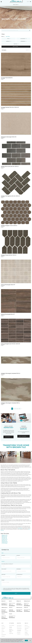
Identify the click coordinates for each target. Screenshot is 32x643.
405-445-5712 (3, 611)
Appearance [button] (23, 41)
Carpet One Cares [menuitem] (26, 629)
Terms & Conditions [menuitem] (26, 633)
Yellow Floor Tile (4, 542)
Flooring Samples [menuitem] (10, 627)
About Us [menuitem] (26, 625)
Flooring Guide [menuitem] (19, 628)
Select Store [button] (15, 4)
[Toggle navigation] (1, 1)
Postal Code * (3, 574)
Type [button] (8, 38)
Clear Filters (8, 36)
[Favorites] (29, 2)
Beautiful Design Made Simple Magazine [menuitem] (11, 630)
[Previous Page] (10, 409)
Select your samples (22, 436)
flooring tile (20, 528)
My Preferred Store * (19, 574)
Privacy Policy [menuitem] (27, 634)
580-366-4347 (11, 604)
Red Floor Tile (4, 540)
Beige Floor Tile (4, 535)
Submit (16, 593)
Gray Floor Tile (4, 538)
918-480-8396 (4, 617)
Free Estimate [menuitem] (4, 634)
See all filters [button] (15, 46)
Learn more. (21, 641)
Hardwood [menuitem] (3, 628)
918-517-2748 (18, 610)
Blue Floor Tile (4, 537)
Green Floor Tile (4, 539)
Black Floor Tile (4, 536)
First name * (3, 555)
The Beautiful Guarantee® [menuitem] (19, 630)
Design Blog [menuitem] (11, 633)
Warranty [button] (8, 41)
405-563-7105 (11, 610)
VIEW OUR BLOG (7, 436)
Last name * (18, 555)
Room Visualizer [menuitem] (11, 625)
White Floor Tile (4, 541)
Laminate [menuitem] (3, 631)
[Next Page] (22, 409)
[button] (27, 2)
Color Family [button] (22, 38)
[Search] (29, 30)
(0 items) (30, 1)
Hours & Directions (4, 604)
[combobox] (15, 30)
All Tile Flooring (4, 543)
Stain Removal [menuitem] (19, 625)
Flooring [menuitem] (3, 625)
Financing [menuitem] (3, 636)
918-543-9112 (26, 610)
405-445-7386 (26, 604)
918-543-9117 (11, 616)
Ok (26, 640)
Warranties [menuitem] (18, 632)
